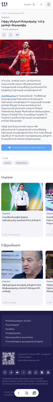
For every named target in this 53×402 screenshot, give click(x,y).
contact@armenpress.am (28, 360)
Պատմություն (12, 324)
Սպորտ (7, 163)
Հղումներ (10, 329)
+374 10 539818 (24, 357)
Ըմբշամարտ (21, 163)
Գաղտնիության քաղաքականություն (24, 341)
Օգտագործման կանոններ (19, 337)
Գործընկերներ (13, 333)
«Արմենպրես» (8, 95)
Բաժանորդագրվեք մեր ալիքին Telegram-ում (28, 147)
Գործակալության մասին (18, 320)
